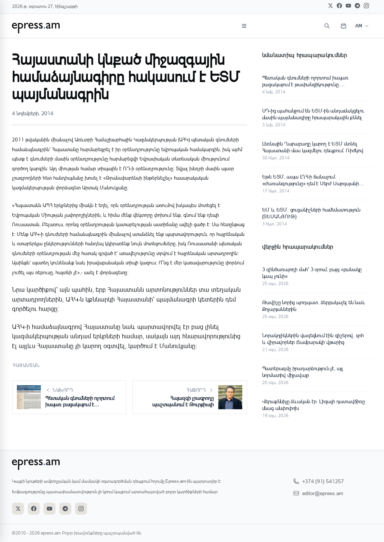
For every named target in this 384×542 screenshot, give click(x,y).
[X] (330, 5)
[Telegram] (357, 5)
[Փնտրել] (327, 26)
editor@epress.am (322, 493)
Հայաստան (26, 365)
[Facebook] (339, 5)
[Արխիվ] (343, 26)
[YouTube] (348, 5)
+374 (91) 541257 (323, 481)
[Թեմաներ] (244, 26)
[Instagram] (366, 5)
